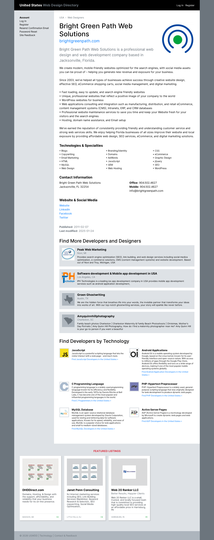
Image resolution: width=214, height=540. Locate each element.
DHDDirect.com (33, 490)
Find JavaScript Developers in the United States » (95, 359)
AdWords (113, 157)
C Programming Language (88, 383)
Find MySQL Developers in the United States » (93, 428)
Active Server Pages (154, 409)
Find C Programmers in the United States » (91, 400)
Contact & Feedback (66, 535)
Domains (112, 154)
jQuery (158, 161)
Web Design (67, 168)
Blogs (64, 150)
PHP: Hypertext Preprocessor (159, 383)
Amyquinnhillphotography (96, 316)
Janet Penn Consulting (83, 490)
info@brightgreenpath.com (146, 190)
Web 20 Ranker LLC (125, 490)
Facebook (65, 213)
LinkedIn (64, 209)
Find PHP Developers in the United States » (162, 395)
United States (49, 5)
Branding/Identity (117, 150)
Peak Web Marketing (91, 249)
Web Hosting (115, 168)
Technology (46, 535)
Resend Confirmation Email (34, 28)
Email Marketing (70, 157)
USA (61, 17)
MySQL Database (82, 409)
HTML (64, 161)
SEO (157, 164)
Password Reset (28, 31)
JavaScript (114, 161)
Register (189, 5)
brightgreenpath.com (79, 40)
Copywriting (68, 154)
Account (24, 17)
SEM (110, 164)
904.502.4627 (148, 182)
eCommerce (161, 154)
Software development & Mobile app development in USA (117, 273)
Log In (180, 5)
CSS (157, 150)
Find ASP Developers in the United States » (162, 421)
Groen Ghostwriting (91, 294)
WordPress (161, 168)
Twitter (63, 217)
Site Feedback (27, 35)
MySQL (65, 164)
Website (64, 205)
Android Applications (154, 350)
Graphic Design (163, 157)
